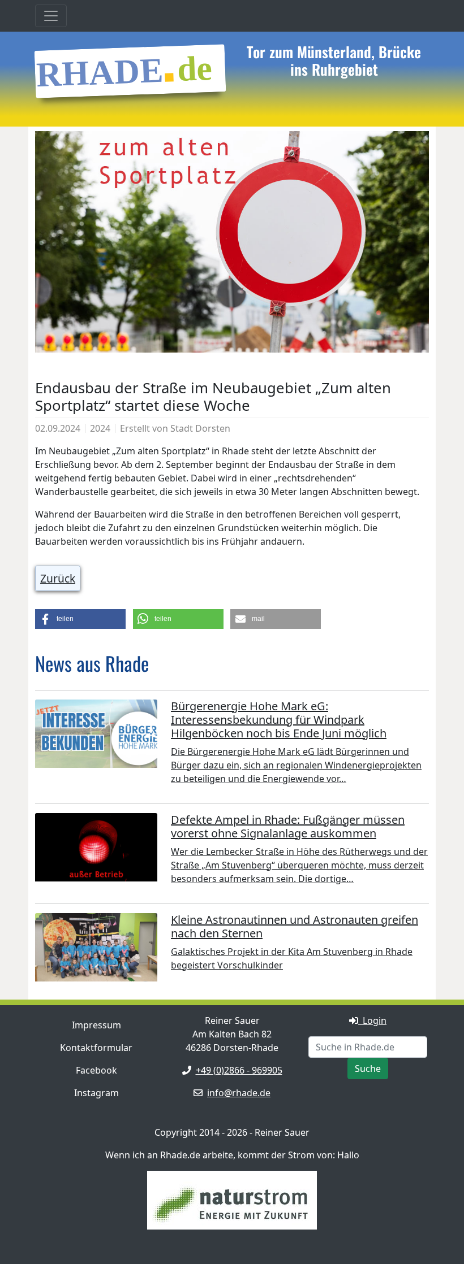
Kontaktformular (96, 1047)
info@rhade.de (238, 1093)
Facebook (96, 1070)
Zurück (57, 578)
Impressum (96, 1025)
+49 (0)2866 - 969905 (239, 1070)
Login (372, 1020)
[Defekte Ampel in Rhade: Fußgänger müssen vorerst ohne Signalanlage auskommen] (96, 850)
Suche (368, 1068)
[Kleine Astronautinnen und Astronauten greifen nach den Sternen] (96, 950)
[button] (80, 619)
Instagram (96, 1093)
